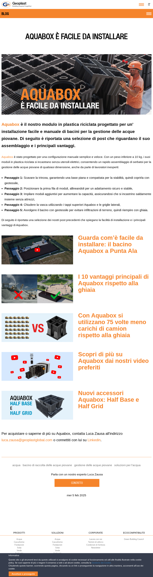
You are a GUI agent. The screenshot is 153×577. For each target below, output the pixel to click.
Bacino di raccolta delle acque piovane (47, 465)
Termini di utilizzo (95, 542)
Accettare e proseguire (23, 574)
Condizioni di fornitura (95, 545)
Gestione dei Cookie (101, 562)
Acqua (19, 539)
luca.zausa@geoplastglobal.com (26, 440)
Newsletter (95, 548)
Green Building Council (134, 539)
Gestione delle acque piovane (93, 465)
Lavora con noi (95, 539)
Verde (19, 550)
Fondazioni (19, 545)
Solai (19, 548)
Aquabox (10, 124)
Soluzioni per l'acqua (127, 465)
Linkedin (94, 440)
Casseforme (19, 542)
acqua (16, 465)
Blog (5, 14)
